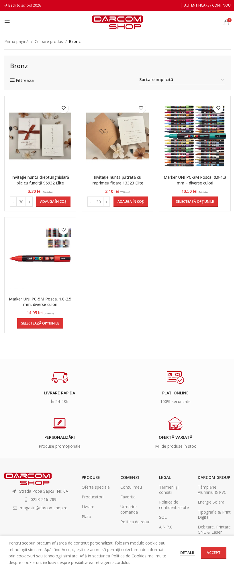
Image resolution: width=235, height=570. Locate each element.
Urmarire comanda (129, 509)
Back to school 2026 (24, 5)
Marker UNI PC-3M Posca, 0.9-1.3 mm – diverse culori (195, 180)
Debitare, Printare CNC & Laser (214, 529)
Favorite (128, 497)
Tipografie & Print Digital (214, 514)
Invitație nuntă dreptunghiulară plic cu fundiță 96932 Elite (40, 180)
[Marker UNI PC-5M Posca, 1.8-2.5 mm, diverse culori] (40, 257)
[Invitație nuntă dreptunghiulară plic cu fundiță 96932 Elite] (40, 136)
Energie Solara (211, 502)
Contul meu (131, 487)
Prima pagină (16, 41)
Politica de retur (135, 521)
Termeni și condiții (169, 489)
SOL (163, 517)
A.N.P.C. (166, 527)
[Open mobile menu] (7, 22)
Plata (86, 516)
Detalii (187, 552)
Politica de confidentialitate (174, 504)
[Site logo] (117, 22)
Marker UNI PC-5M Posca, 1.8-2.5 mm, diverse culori (40, 301)
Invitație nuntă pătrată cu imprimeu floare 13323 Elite (117, 180)
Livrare (88, 506)
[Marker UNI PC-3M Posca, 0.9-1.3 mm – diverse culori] (195, 136)
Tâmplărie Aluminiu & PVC (212, 489)
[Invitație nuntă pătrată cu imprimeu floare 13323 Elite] (117, 136)
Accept (214, 552)
